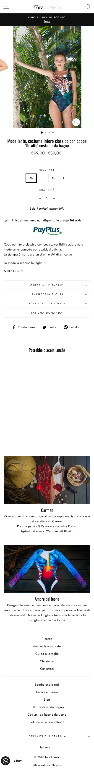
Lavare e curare (47, 692)
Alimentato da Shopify (47, 765)
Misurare (47, 169)
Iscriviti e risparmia (47, 736)
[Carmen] (47, 480)
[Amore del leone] (47, 569)
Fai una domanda (47, 313)
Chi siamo (47, 661)
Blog (47, 699)
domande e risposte (47, 646)
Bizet (67, 531)
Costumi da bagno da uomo (47, 714)
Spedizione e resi (47, 684)
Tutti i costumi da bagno (47, 707)
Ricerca (47, 638)
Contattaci (47, 668)
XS (31, 178)
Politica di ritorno (47, 303)
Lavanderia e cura (47, 294)
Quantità (47, 190)
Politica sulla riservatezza (47, 722)
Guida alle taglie (46, 285)
